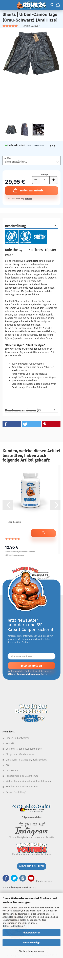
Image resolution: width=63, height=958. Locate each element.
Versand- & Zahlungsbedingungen (24, 748)
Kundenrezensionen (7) (23, 410)
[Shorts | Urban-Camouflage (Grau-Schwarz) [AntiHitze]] (31, 52)
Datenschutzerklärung (14, 926)
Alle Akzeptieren (31, 932)
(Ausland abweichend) (35, 146)
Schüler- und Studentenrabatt (22, 786)
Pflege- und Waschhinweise (20, 754)
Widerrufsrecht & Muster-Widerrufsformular (29, 781)
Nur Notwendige (31, 942)
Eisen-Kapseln (14, 522)
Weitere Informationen (31, 951)
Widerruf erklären (31, 866)
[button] (36, 180)
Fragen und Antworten (17, 738)
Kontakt (10, 743)
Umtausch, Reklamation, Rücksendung (26, 759)
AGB (8, 765)
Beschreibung (15, 226)
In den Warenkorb (31, 190)
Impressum (12, 770)
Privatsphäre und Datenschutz (22, 775)
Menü (5, 5)
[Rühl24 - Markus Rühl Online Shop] (31, 5)
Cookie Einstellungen (17, 792)
